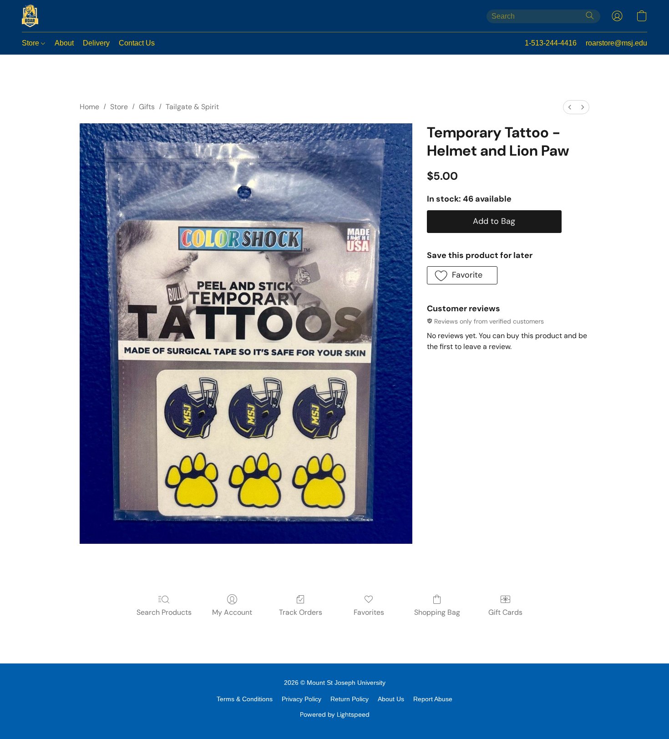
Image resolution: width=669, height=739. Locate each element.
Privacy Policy (301, 699)
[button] (30, 16)
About (64, 43)
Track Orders (300, 612)
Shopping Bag (437, 612)
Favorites (369, 612)
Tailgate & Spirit (192, 106)
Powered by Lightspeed (335, 714)
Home (89, 106)
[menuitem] (569, 107)
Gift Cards (505, 612)
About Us (391, 699)
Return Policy (349, 699)
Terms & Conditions (245, 699)
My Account (232, 612)
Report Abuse (432, 699)
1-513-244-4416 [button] (551, 43)
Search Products (164, 612)
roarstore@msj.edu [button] (616, 43)
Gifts (147, 106)
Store (31, 43)
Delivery (96, 43)
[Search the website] (590, 15)
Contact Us (137, 43)
